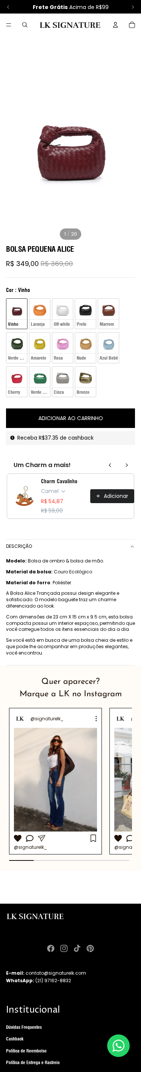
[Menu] (8, 24)
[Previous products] (110, 465)
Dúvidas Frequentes (24, 1027)
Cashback (14, 1039)
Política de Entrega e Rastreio (33, 1062)
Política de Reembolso (26, 1051)
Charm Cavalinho (59, 481)
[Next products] (126, 465)
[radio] (16, 313)
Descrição (19, 546)
